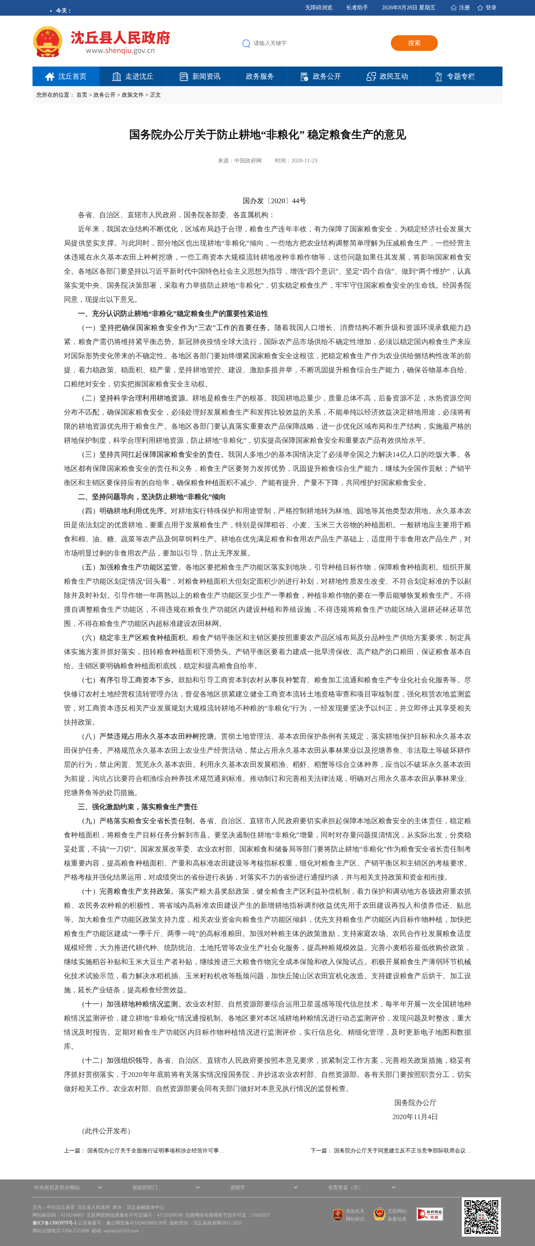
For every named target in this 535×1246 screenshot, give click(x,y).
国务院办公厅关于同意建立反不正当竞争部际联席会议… (402, 1151)
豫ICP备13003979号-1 (55, 1223)
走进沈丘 (139, 76)
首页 (81, 95)
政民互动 (394, 76)
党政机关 (355, 1211)
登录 (491, 8)
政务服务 (260, 76)
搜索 (414, 43)
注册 (464, 8)
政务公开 (327, 76)
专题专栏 (461, 76)
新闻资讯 (206, 76)
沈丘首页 (72, 76)
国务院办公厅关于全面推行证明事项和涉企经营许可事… (155, 1151)
